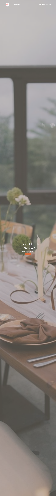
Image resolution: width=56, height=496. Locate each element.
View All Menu (28, 254)
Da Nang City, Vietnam (8, 0)
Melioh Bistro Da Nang (16, 4)
